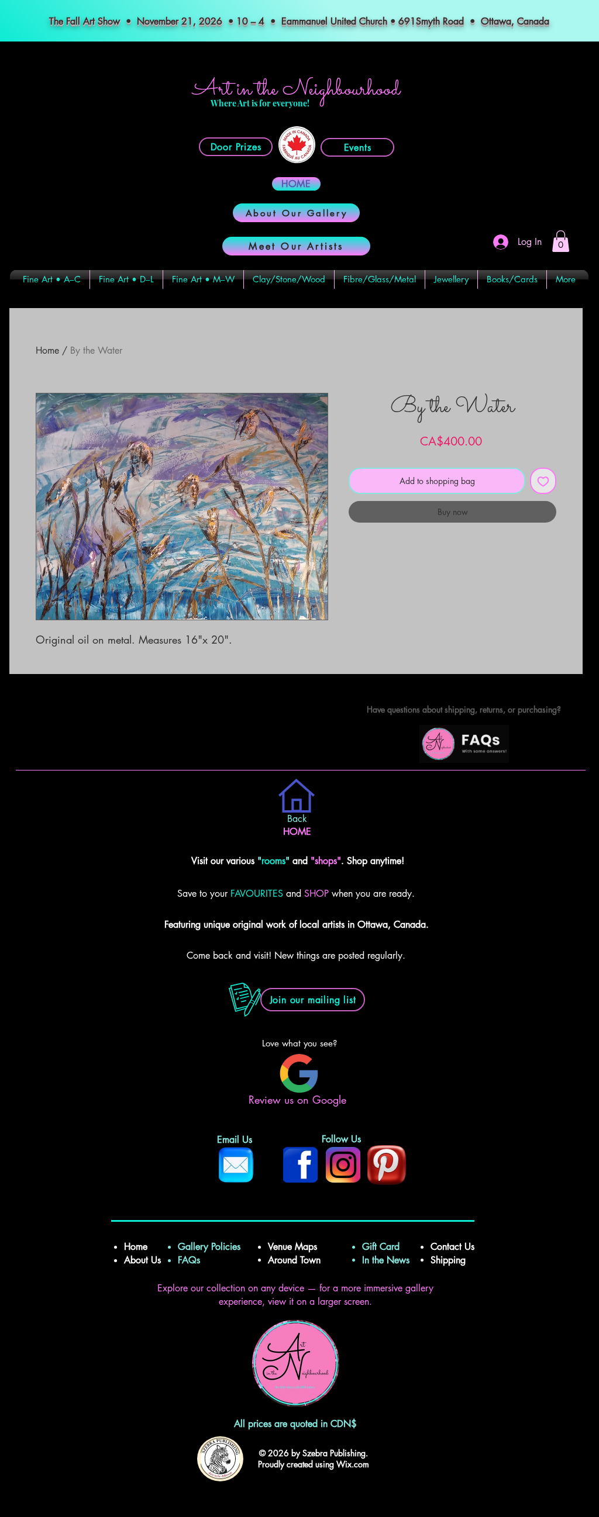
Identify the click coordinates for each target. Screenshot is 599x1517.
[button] (561, 241)
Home (47, 350)
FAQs (193, 1260)
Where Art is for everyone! (260, 103)
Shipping (450, 1260)
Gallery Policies (209, 1246)
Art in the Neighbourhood (296, 89)
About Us (142, 1260)
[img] (464, 761)
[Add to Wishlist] (543, 481)
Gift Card (381, 1246)
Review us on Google (299, 1100)
